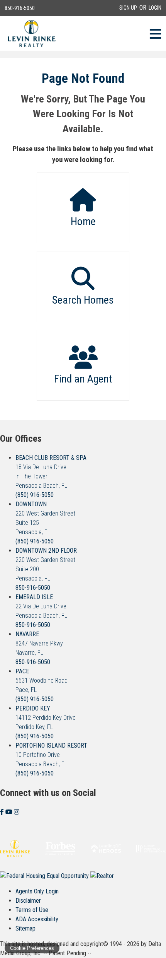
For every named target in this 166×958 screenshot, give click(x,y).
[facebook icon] (2, 812)
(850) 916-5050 (34, 495)
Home (83, 221)
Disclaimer (28, 900)
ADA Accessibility (36, 919)
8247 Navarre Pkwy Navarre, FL (39, 643)
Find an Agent (83, 378)
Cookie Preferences (32, 948)
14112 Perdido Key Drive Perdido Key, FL (45, 718)
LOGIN (155, 8)
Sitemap (25, 928)
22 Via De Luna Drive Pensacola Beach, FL (41, 606)
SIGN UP (128, 8)
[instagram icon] (16, 812)
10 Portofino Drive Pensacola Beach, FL (51, 755)
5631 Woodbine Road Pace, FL (41, 680)
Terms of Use (31, 910)
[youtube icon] (9, 812)
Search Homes (83, 300)
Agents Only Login (37, 891)
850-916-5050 (20, 8)
